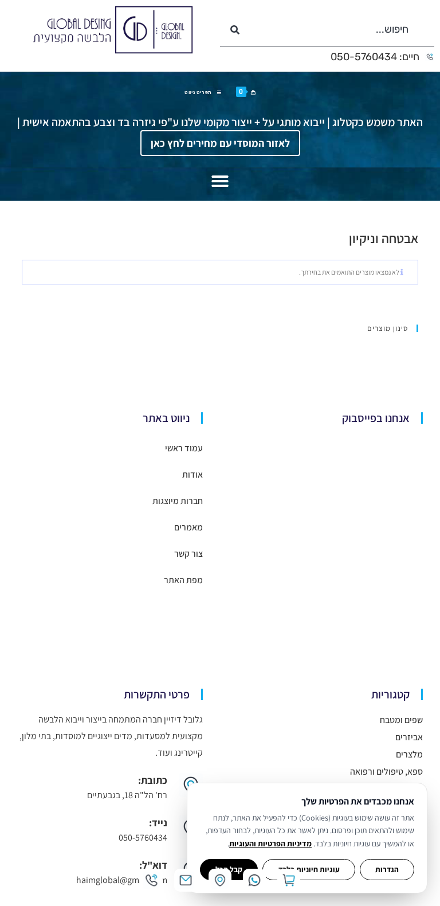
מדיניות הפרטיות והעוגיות (270, 843)
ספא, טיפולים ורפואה (386, 772)
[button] (220, 181)
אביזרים (409, 737)
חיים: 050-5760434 (375, 56)
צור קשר (188, 554)
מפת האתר (183, 580)
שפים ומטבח (401, 720)
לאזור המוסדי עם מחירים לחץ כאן (220, 143)
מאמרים (188, 527)
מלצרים (409, 754)
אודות (192, 474)
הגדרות (387, 869)
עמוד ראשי (184, 448)
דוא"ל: (153, 865)
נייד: (158, 822)
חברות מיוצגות (177, 501)
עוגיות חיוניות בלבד (309, 869)
